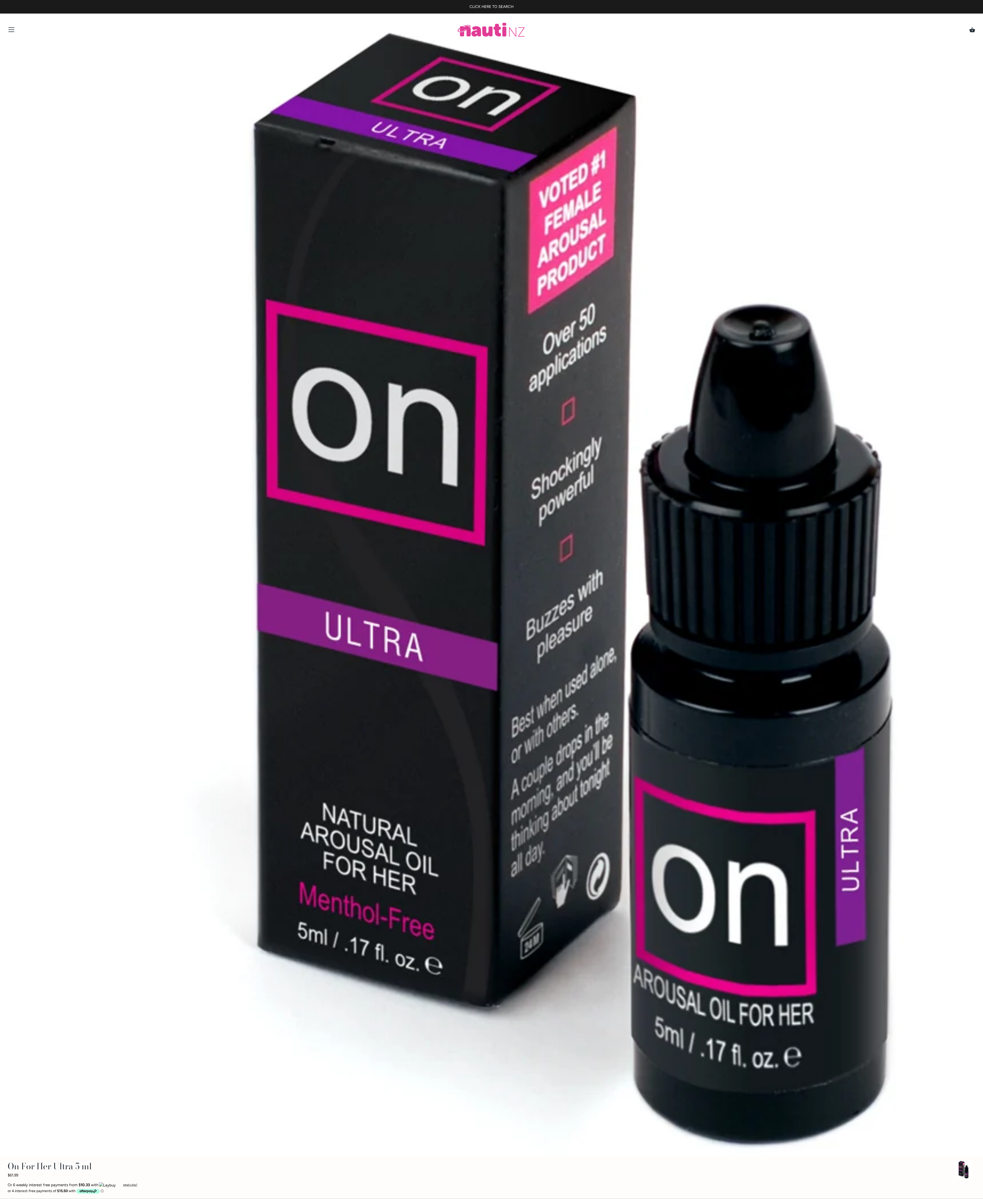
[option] (963, 1170)
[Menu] (11, 31)
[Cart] (972, 30)
